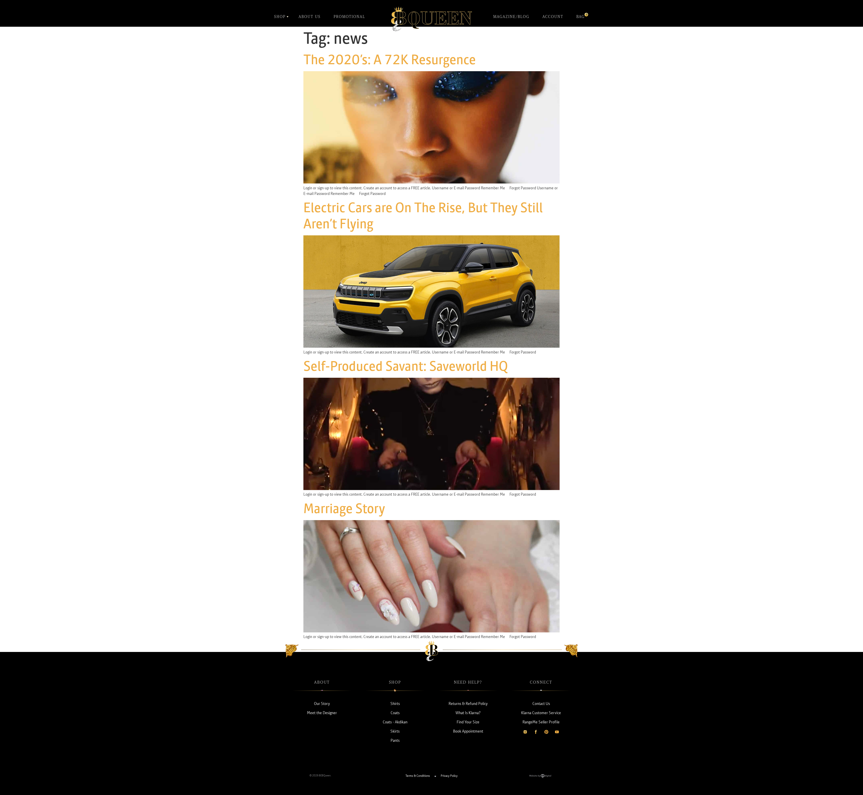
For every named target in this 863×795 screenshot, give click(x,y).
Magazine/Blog (511, 16)
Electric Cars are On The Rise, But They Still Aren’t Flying (423, 215)
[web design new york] (540, 777)
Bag (580, 16)
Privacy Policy (449, 776)
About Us (310, 16)
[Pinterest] (546, 732)
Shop (280, 16)
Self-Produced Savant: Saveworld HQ (405, 366)
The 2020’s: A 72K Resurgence (389, 59)
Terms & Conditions (417, 776)
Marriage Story (344, 508)
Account (553, 16)
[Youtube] (557, 732)
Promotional (349, 16)
